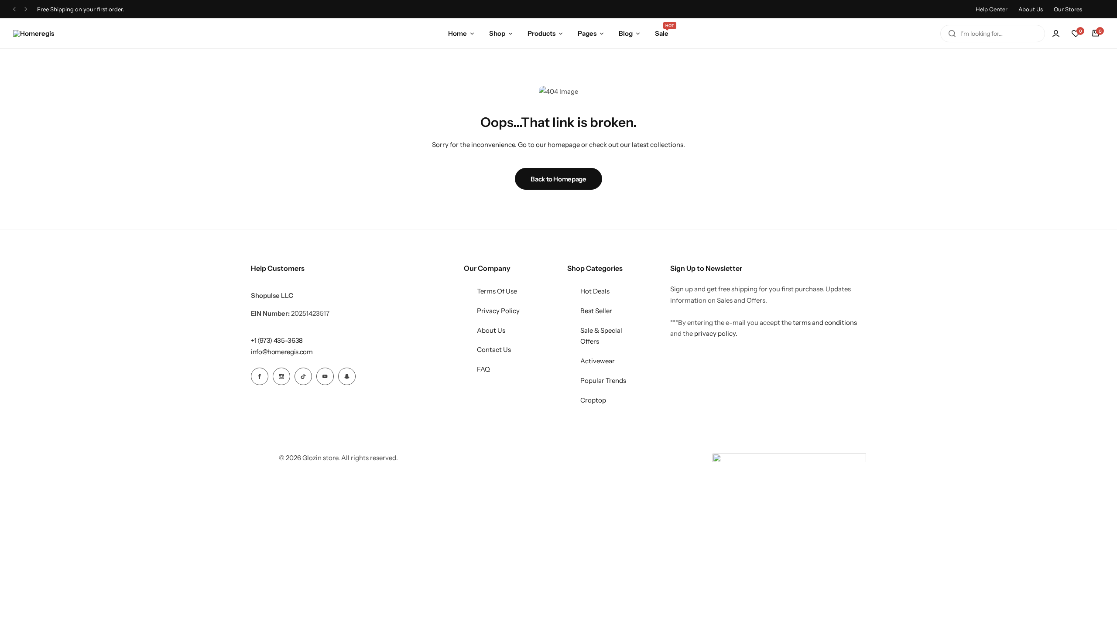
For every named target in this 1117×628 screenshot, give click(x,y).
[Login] (1056, 33)
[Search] (952, 33)
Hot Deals (595, 291)
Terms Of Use (497, 291)
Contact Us (494, 349)
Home (457, 33)
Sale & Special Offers (601, 336)
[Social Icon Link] (259, 376)
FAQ (483, 369)
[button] (1075, 33)
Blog (626, 33)
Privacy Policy (498, 311)
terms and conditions (825, 322)
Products (541, 33)
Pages (587, 33)
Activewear (597, 361)
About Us (1030, 9)
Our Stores (1068, 9)
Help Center (991, 9)
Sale (661, 33)
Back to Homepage (558, 179)
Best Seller (596, 311)
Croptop (593, 400)
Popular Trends (603, 380)
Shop (497, 33)
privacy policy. (715, 333)
